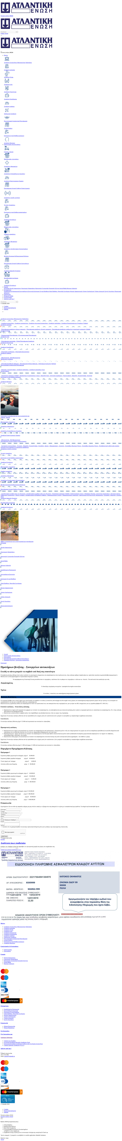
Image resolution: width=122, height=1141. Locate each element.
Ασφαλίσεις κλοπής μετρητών (12, 197)
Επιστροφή (3, 663)
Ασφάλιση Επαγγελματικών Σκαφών (13, 181)
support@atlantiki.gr (9, 1056)
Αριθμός (3, 814)
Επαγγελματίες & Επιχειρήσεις (12, 144)
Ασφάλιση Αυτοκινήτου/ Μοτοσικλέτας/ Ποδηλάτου (18, 62)
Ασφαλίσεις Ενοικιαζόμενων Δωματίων (14, 173)
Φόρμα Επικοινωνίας (9, 1026)
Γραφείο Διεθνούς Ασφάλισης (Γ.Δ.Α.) (14, 1045)
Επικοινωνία (7, 294)
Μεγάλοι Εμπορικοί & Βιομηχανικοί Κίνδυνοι (16, 256)
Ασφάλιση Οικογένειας (10, 92)
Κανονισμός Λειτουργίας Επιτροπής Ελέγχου (47, 288)
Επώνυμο (3, 809)
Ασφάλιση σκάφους (9, 106)
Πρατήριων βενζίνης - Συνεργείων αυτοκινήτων (16, 660)
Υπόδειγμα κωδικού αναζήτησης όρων (11, 850)
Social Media (63, 288)
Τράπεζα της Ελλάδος (10, 1041)
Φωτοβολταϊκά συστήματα (11, 278)
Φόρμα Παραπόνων (9, 1027)
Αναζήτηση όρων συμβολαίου (13, 843)
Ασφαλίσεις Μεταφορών (10, 241)
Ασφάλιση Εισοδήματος (10, 99)
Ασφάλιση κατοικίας (9, 70)
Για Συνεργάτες (8, 297)
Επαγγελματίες (8, 949)
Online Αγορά (4, 33)
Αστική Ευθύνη (8, 128)
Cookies (6, 306)
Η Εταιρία (7, 288)
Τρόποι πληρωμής (100, 291)
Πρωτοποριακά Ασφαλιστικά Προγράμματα (15, 121)
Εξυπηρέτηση (7, 290)
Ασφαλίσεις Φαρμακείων (10, 166)
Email (2, 821)
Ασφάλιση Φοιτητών (9, 143)
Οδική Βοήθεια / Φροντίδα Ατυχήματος (59, 291)
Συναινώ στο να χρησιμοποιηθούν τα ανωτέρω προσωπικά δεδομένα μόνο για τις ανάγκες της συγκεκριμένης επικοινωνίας (35, 826)
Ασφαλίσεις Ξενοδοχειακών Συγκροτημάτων (16, 249)
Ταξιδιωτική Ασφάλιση (10, 113)
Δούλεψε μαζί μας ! (9, 299)
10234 (2, 1139)
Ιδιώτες (6, 55)
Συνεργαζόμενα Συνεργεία (26, 291)
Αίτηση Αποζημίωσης (89, 291)
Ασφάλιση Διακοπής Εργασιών (12, 271)
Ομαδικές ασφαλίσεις (9, 234)
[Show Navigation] (1, 35)
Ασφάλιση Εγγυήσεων (10, 219)
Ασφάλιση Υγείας (8, 77)
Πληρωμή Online (8, 296)
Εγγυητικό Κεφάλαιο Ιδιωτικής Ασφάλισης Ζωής (17, 1042)
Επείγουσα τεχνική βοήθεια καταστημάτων (15, 212)
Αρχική (6, 654)
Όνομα (2, 811)
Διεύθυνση (3, 813)
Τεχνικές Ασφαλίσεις (9, 205)
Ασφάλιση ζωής (8, 84)
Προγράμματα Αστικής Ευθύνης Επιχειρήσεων (16, 263)
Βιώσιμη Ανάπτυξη (72, 288)
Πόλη (2, 816)
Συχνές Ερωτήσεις (110, 291)
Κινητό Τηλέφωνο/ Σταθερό (8, 820)
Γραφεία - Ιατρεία (8, 152)
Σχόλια (2, 825)
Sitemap (6, 309)
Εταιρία (6, 287)
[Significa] (6, 311)
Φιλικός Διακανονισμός (76, 291)
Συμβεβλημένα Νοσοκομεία (11, 291)
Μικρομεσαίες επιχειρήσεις (11, 159)
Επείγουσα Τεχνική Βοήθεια (41, 291)
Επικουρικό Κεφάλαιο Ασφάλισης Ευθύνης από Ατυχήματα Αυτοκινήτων (23, 1044)
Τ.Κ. (2, 818)
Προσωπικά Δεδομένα (10, 308)
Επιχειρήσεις (7, 657)
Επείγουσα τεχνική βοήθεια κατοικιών (14, 135)
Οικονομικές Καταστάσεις (28, 288)
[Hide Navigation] (1, 51)
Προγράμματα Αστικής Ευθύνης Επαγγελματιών (17, 188)
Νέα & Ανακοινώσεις (15, 288)
